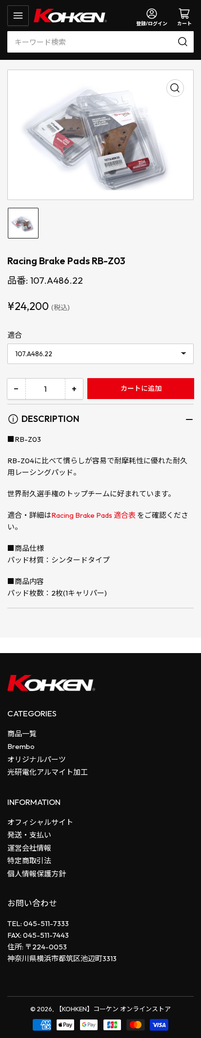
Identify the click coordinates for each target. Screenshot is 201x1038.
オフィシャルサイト (40, 822)
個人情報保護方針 (36, 873)
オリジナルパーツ (36, 759)
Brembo (21, 746)
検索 (184, 42)
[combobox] (100, 42)
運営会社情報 (29, 848)
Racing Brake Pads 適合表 (94, 515)
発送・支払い (29, 834)
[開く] (18, 15)
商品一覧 (22, 733)
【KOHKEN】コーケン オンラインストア (113, 1009)
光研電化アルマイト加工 (47, 772)
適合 (14, 335)
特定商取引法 (29, 860)
